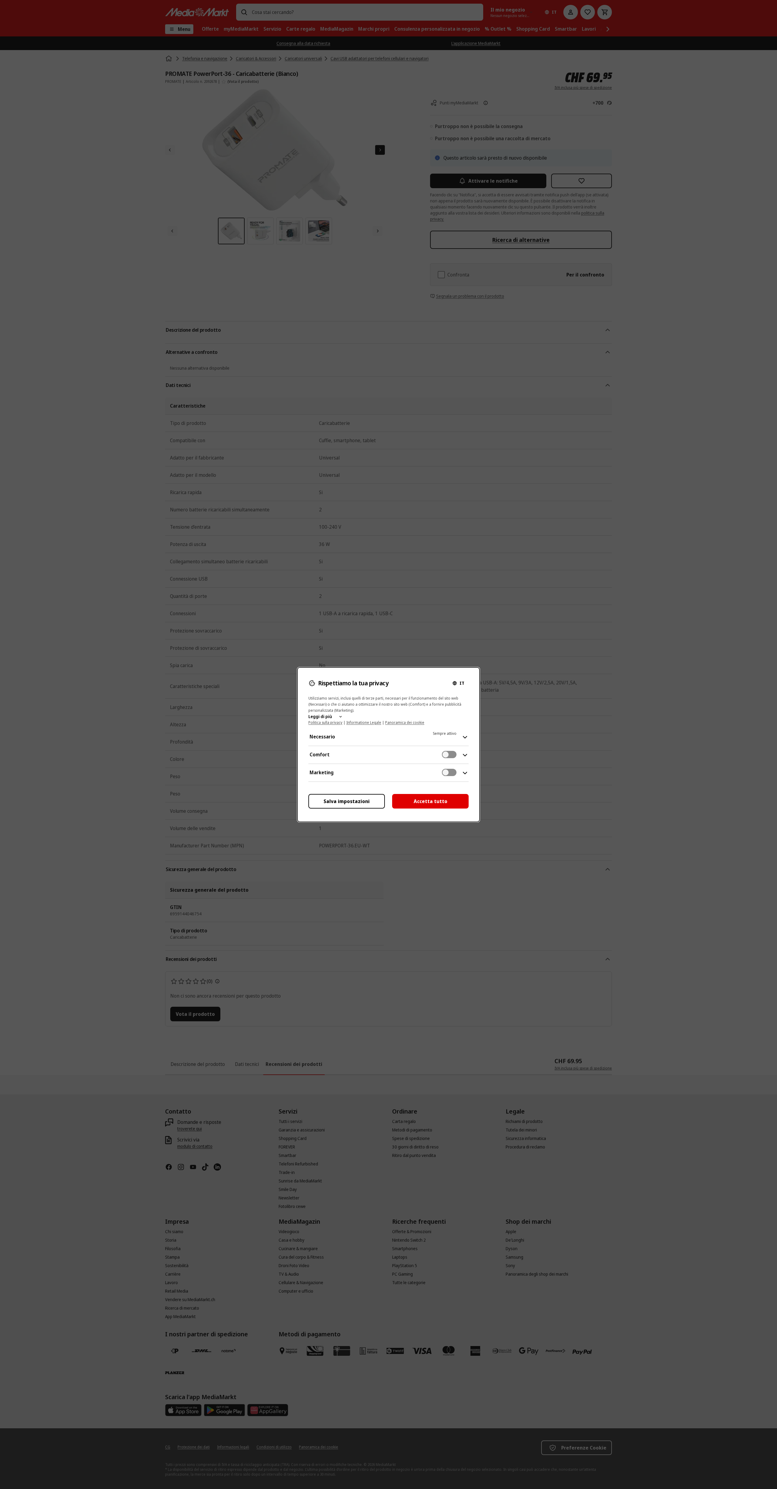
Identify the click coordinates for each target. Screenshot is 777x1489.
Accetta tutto (430, 801)
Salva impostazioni (347, 801)
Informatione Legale (363, 722)
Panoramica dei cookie (404, 722)
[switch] (449, 754)
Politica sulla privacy (325, 722)
